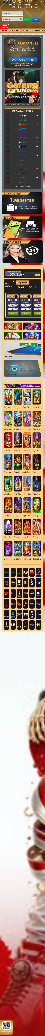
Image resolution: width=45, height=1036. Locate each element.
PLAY (12, 313)
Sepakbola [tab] (22, 282)
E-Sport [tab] (32, 287)
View (34, 271)
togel (25, 30)
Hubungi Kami (27, 6)
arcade (12, 30)
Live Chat (19, 6)
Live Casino (35, 30)
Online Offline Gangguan (23, 186)
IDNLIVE (4, 30)
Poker (19, 30)
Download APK (11, 6)
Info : (5, 34)
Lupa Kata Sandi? (35, 4)
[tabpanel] (24, 305)
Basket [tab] (21, 287)
